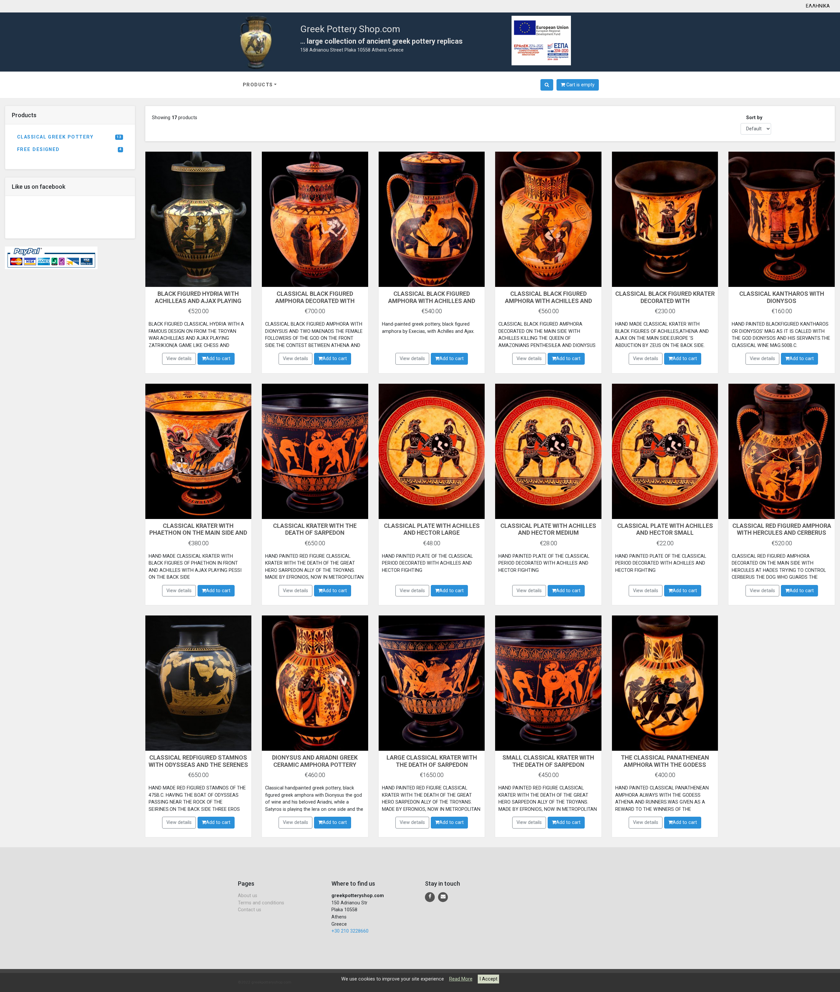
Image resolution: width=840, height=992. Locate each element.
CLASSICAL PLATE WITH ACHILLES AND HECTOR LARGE (432, 529)
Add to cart (218, 358)
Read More (460, 979)
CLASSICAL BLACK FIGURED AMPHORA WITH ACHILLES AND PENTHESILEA (548, 300)
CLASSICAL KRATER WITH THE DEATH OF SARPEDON (315, 529)
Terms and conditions (261, 903)
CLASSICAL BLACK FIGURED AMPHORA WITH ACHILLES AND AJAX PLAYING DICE (431, 300)
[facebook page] (430, 897)
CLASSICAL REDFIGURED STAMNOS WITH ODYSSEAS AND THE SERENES (198, 761)
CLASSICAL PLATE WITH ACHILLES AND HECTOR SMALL (665, 529)
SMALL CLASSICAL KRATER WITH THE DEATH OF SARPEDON (548, 761)
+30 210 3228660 (349, 931)
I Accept (488, 979)
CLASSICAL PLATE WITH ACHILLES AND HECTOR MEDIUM (548, 529)
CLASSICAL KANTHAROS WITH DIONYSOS (781, 297)
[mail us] (443, 897)
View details (179, 358)
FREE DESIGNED (69, 149)
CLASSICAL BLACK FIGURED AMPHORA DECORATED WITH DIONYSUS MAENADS (315, 300)
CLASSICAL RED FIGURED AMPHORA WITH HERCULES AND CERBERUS (781, 529)
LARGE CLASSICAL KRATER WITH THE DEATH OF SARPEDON (432, 761)
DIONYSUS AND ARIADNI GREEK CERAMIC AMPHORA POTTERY (315, 761)
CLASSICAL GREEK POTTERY (69, 137)
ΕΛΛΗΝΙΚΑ (818, 6)
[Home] (256, 41)
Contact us (249, 910)
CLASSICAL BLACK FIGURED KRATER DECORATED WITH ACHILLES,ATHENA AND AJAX (665, 300)
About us (247, 895)
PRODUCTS (258, 85)
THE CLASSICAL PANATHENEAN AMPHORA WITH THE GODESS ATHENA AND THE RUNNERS (665, 764)
